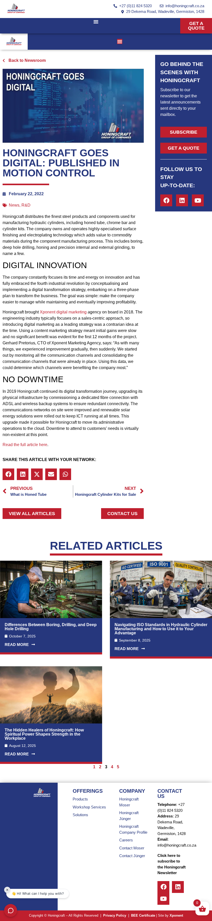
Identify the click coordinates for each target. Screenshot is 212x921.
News (14, 205)
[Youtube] (198, 200)
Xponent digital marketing (63, 312)
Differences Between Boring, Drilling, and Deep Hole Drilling (51, 626)
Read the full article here (25, 444)
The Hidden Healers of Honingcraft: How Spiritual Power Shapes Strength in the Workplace (44, 734)
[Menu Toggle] (96, 21)
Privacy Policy (114, 915)
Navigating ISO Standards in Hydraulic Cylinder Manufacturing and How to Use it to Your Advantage (161, 628)
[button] (8, 474)
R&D (26, 205)
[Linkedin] (182, 200)
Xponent (176, 915)
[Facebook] (166, 200)
